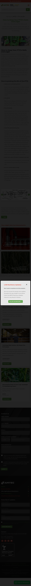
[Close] (26, 284)
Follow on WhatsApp (15, 301)
